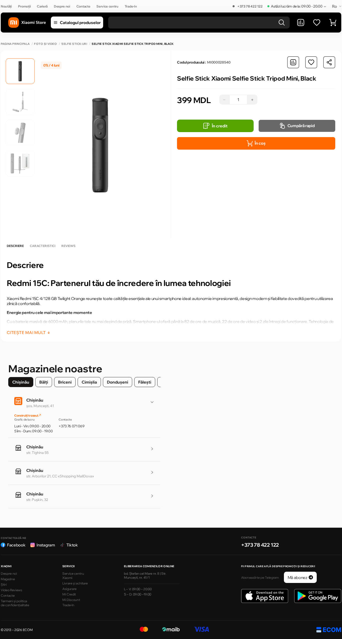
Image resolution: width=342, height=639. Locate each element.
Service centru (107, 6)
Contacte (83, 6)
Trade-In (131, 6)
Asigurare (69, 589)
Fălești (144, 382)
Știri (4, 584)
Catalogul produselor (80, 22)
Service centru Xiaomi (73, 575)
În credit (220, 125)
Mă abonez (297, 577)
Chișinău (20, 382)
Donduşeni (117, 382)
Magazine (8, 579)
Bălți (43, 382)
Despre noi (62, 6)
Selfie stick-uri (74, 44)
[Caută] (282, 23)
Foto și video (45, 44)
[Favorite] (316, 22)
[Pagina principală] (27, 22)
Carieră (42, 6)
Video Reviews (11, 590)
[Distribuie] (329, 62)
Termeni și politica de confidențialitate (15, 603)
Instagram (46, 544)
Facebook (16, 544)
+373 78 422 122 (249, 6)
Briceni (65, 382)
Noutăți (6, 6)
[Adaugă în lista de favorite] (311, 62)
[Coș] (332, 22)
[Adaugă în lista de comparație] (293, 62)
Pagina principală (15, 44)
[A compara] (300, 22)
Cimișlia (89, 382)
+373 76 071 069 (71, 426)
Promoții (24, 6)
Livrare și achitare (75, 583)
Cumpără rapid (301, 125)
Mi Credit (69, 594)
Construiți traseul (26, 415)
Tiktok (72, 544)
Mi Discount (71, 600)
